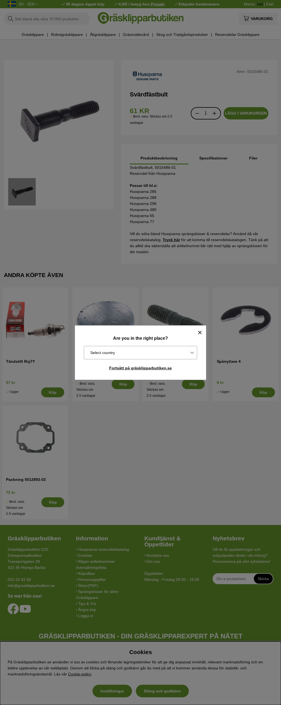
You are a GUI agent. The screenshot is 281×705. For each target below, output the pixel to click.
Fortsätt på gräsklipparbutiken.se (140, 368)
